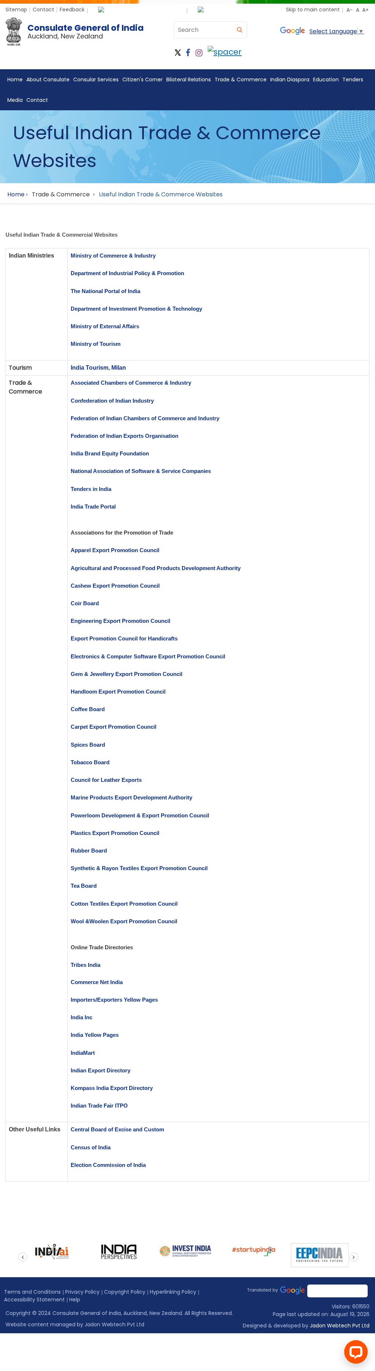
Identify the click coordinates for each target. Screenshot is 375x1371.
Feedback (72, 9)
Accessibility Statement (34, 1299)
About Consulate (48, 79)
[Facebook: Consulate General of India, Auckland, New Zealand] (188, 53)
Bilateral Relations (188, 79)
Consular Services (96, 79)
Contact (43, 9)
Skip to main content (313, 9)
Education (326, 79)
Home (15, 79)
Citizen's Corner (142, 79)
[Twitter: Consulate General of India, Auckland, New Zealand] (178, 53)
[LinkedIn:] (225, 53)
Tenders (352, 79)
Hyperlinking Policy (173, 1292)
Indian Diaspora (289, 79)
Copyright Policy (124, 1292)
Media (15, 100)
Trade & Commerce (241, 79)
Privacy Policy (82, 1292)
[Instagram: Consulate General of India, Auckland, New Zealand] (199, 53)
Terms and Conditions (32, 1292)
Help (74, 1299)
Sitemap (16, 9)
